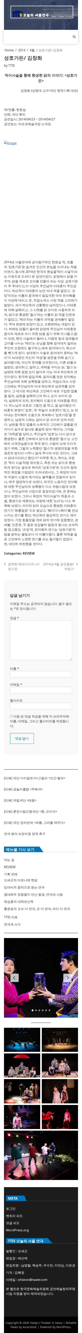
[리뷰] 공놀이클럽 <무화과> (23, 789)
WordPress (63, 1327)
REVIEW (29, 553)
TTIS (11, 65)
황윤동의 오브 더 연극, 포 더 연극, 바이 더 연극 (37, 909)
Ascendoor (30, 1327)
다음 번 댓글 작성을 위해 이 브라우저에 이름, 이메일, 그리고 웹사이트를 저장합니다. (39, 721)
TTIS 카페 (11, 917)
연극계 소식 (12, 924)
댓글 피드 (13, 1223)
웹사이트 (16, 700)
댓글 (14, 618)
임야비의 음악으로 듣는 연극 (24, 887)
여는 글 (9, 860)
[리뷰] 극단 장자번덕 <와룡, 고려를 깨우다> (34, 822)
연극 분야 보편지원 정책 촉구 (24, 834)
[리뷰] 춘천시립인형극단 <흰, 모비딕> (30, 811)
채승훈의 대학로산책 (18, 901)
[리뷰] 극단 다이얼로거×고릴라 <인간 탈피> (34, 778)
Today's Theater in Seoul (46, 1323)
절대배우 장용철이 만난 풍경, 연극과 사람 (33, 894)
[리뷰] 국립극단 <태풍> (20, 800)
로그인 (11, 1208)
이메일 (16, 684)
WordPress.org (17, 1230)
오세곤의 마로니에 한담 (20, 880)
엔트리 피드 (14, 1216)
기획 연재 (11, 874)
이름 (14, 668)
